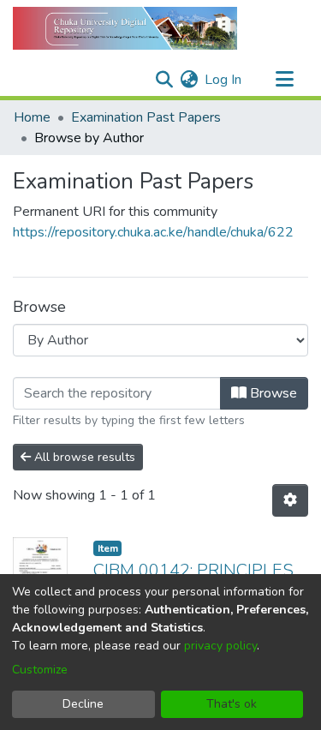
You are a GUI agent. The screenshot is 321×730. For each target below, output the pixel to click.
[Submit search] (164, 79)
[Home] (125, 28)
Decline (83, 704)
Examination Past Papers (146, 117)
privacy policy (220, 645)
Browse (272, 393)
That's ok (231, 704)
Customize (40, 669)
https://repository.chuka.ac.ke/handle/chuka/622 (153, 232)
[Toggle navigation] (284, 79)
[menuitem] (188, 79)
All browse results (83, 457)
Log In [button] (224, 79)
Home (32, 117)
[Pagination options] (290, 500)
